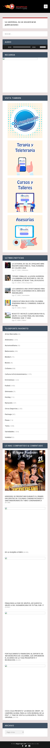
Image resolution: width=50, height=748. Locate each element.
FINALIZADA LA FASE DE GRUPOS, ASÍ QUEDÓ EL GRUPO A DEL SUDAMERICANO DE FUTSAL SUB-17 (24, 604)
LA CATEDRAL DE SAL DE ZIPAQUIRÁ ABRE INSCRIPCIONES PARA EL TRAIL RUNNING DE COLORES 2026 (28, 266)
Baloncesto (9, 351)
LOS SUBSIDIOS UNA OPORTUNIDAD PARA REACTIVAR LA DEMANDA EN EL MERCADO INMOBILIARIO (28, 291)
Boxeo (7, 363)
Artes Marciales (11, 334)
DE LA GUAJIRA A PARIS (14, 552)
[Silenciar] (38, 47)
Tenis (7, 426)
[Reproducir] (5, 47)
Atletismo (25, 270)
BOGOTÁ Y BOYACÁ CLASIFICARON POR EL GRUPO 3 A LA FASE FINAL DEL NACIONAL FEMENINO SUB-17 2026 (28, 316)
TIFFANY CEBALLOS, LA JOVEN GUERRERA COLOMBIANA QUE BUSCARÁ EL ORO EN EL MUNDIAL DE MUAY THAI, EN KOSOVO (28, 278)
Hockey (8, 397)
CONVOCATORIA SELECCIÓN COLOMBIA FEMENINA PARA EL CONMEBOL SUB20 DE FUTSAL (28, 303)
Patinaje (8, 414)
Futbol (24, 308)
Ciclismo (8, 368)
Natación (8, 403)
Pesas (7, 420)
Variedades (26, 295)
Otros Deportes (27, 283)
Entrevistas (9, 380)
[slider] (21, 47)
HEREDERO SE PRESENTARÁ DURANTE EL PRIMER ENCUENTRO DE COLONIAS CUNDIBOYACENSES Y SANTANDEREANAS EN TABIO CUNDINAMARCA (24, 498)
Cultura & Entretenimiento (16, 374)
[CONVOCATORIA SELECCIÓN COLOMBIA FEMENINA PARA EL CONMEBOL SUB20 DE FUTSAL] (8, 303)
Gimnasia (9, 391)
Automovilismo (11, 345)
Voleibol (8, 437)
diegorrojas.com (21, 743)
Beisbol (8, 357)
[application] (25, 47)
